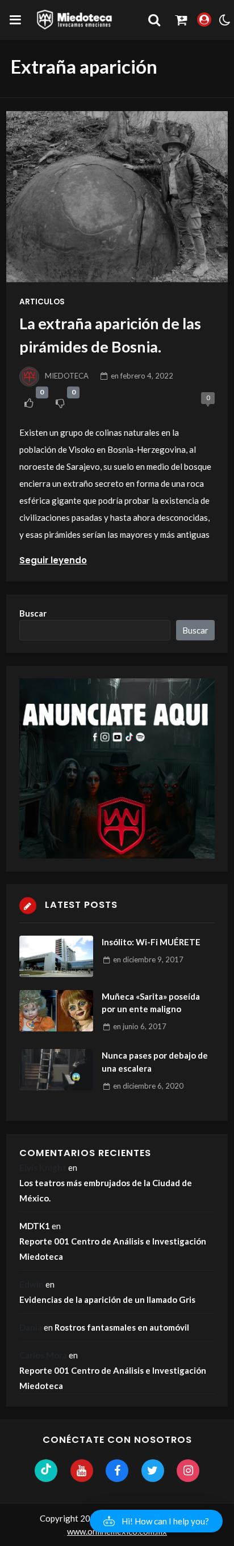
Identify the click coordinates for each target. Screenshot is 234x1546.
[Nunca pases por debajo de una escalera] (56, 1069)
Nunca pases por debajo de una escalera (155, 1061)
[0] (28, 403)
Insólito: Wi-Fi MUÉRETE (151, 942)
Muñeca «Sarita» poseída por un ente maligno (151, 1002)
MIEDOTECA (67, 375)
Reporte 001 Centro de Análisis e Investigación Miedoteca (112, 1249)
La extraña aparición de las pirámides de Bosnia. (110, 335)
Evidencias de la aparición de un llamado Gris (107, 1299)
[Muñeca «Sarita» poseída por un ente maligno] (56, 1010)
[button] (156, 1521)
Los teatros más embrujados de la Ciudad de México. (105, 1190)
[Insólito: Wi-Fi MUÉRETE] (56, 956)
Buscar (33, 613)
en (142, 375)
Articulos (42, 301)
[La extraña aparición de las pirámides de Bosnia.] (117, 196)
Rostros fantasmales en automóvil (122, 1327)
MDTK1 (34, 1226)
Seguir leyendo (53, 560)
